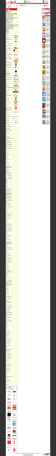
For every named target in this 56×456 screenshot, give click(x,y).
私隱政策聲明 (25, 454)
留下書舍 (7, 292)
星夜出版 (7, 337)
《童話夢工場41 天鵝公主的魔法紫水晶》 (48, 20)
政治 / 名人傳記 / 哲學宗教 (10, 26)
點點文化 (7, 93)
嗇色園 (7, 221)
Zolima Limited (8, 278)
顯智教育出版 (8, 128)
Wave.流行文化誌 (8, 339)
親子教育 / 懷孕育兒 (9, 11)
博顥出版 (7, 41)
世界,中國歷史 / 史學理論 (9, 27)
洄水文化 (7, 294)
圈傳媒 (7, 181)
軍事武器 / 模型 (8, 29)
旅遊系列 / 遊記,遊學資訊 (9, 19)
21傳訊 (7, 134)
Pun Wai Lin (7, 382)
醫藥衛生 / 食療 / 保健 (9, 21)
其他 (6, 31)
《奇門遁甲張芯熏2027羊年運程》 (48, 41)
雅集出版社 (7, 120)
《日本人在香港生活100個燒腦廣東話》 (48, 84)
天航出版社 (7, 89)
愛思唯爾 (7, 288)
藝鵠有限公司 (8, 202)
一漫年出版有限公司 (9, 280)
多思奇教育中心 (8, 124)
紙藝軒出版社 (8, 343)
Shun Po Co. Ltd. (8, 223)
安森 (6, 347)
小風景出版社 (8, 368)
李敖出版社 (7, 132)
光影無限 (7, 169)
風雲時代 (7, 372)
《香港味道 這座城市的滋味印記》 (48, 90)
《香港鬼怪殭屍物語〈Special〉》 (48, 46)
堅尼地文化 (7, 118)
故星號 (7, 323)
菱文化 (7, 185)
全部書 (7, 33)
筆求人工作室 (8, 83)
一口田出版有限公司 (9, 175)
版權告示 (28, 454)
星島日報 (7, 37)
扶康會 (7, 157)
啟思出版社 (7, 114)
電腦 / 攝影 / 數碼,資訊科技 (10, 18)
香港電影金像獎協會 (9, 229)
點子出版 (7, 71)
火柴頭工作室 (8, 50)
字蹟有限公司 (8, 331)
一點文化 (7, 362)
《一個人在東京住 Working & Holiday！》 (48, 25)
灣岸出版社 (7, 219)
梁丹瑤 (7, 233)
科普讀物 (7, 30)
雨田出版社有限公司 (9, 173)
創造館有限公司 (8, 75)
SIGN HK (7, 69)
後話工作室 (7, 165)
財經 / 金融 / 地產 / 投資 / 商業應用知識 (11, 14)
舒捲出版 (7, 319)
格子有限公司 (8, 270)
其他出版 (7, 384)
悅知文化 (7, 112)
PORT (7, 327)
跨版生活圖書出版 (8, 48)
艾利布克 (7, 378)
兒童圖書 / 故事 (8, 12)
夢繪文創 (7, 335)
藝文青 (7, 183)
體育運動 (7, 20)
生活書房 (7, 266)
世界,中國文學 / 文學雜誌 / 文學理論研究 (12, 25)
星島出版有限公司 (8, 198)
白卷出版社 (7, 136)
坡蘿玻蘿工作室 (8, 333)
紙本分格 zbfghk (8, 239)
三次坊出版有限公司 (9, 43)
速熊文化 (7, 251)
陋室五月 (7, 286)
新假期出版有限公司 (9, 79)
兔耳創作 (7, 290)
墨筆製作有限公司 (8, 247)
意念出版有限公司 (8, 204)
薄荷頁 (7, 161)
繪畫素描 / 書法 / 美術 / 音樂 (10, 28)
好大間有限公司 (8, 370)
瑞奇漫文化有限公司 (9, 376)
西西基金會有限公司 (9, 296)
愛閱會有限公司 (8, 217)
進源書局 (7, 274)
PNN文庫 (7, 276)
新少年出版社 (8, 364)
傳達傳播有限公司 (8, 126)
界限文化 (7, 325)
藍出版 (7, 52)
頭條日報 (7, 61)
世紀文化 (7, 91)
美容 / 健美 (7, 23)
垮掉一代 (7, 329)
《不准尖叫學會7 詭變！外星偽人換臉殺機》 (48, 36)
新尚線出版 (7, 159)
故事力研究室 (8, 345)
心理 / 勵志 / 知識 (8, 16)
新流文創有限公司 (8, 341)
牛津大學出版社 (8, 116)
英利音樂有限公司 (8, 227)
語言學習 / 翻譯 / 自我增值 (10, 15)
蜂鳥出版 (7, 81)
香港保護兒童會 (8, 140)
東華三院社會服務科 (9, 177)
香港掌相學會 (8, 380)
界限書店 (7, 268)
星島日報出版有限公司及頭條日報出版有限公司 (9, 194)
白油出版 (7, 155)
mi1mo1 (7, 245)
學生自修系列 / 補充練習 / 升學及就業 (11, 13)
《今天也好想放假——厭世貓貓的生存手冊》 (48, 95)
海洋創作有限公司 (8, 298)
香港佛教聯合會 (8, 317)
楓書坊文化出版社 (8, 45)
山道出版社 (7, 163)
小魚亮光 (7, 187)
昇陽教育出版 (8, 122)
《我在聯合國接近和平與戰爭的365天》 (48, 100)
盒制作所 (7, 237)
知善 (6, 374)
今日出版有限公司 (8, 67)
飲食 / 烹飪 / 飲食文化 (9, 22)
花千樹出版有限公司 (9, 77)
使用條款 (31, 454)
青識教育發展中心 (8, 235)
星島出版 (7, 35)
